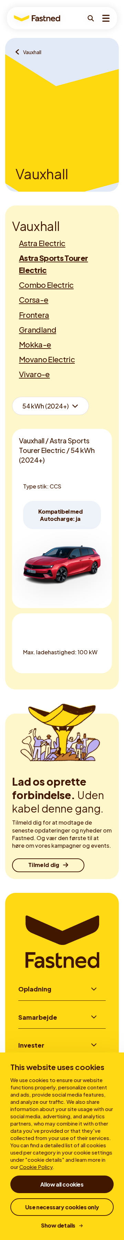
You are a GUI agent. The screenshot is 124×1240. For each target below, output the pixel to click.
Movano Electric (47, 359)
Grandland (37, 329)
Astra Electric (42, 243)
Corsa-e (33, 299)
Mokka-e (35, 344)
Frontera (34, 315)
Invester (31, 1045)
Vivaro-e (34, 374)
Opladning (34, 989)
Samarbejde (37, 1017)
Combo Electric (46, 285)
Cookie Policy (36, 1166)
